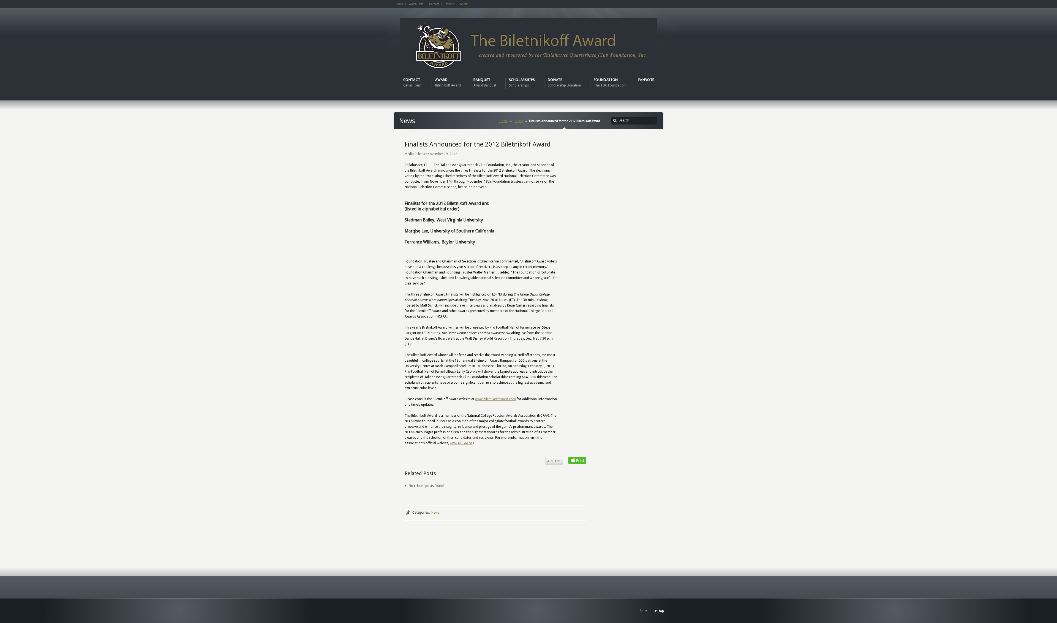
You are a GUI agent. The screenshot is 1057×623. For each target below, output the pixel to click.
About (464, 4)
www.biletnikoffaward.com (495, 399)
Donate (449, 4)
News (519, 121)
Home (399, 4)
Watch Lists (416, 4)
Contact (434, 4)
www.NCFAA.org (462, 443)
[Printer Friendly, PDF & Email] (577, 460)
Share (554, 461)
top (661, 611)
